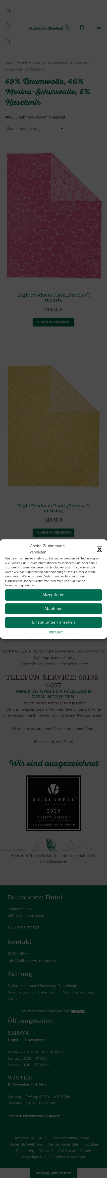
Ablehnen (54, 608)
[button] (99, 549)
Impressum (56, 632)
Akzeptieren (54, 595)
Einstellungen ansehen (53, 622)
